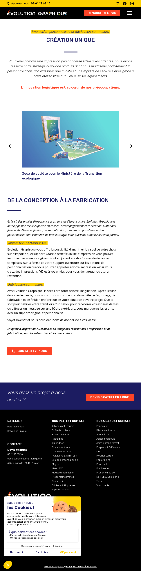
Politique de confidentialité (81, 566)
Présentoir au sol (105, 472)
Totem (99, 481)
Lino (98, 451)
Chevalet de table (61, 451)
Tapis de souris (60, 489)
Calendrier (58, 443)
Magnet (56, 464)
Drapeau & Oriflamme (108, 447)
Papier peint (103, 460)
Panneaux (102, 426)
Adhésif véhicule (105, 438)
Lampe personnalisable (65, 460)
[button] (129, 13)
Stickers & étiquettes (63, 485)
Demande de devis (102, 13)
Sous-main (58, 481)
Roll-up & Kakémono (107, 476)
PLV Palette (102, 468)
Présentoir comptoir (63, 476)
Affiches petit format (63, 426)
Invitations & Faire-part (64, 455)
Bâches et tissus (105, 430)
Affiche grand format (107, 443)
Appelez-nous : (30, 3)
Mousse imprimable (63, 472)
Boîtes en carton (61, 434)
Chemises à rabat (61, 447)
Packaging (57, 438)
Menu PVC (57, 468)
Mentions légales (54, 566)
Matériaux (109, 226)
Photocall (101, 464)
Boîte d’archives (61, 430)
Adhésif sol (102, 434)
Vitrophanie (102, 485)
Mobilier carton (104, 455)
